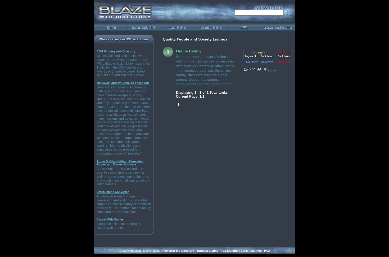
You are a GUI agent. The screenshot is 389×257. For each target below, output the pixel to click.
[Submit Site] (144, 27)
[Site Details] (246, 70)
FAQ (267, 250)
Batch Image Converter (113, 191)
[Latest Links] (211, 27)
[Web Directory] (111, 27)
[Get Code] (252, 70)
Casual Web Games (110, 219)
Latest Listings (251, 250)
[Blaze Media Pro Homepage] (278, 27)
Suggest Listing (207, 250)
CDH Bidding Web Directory (116, 51)
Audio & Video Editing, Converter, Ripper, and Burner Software (120, 163)
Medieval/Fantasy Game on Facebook (123, 82)
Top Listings (229, 250)
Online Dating (188, 51)
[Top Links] (177, 27)
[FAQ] (244, 27)
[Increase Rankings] (259, 70)
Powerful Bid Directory (178, 250)
